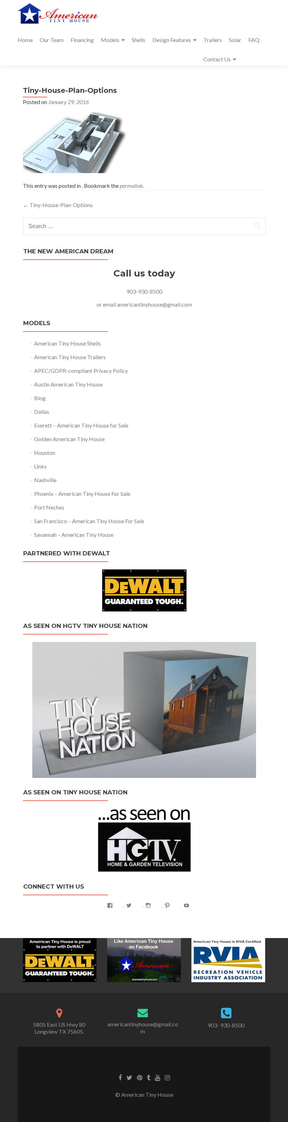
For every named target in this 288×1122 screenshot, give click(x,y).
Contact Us (217, 59)
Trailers (212, 39)
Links (40, 466)
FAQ (254, 39)
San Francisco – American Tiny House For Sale (89, 521)
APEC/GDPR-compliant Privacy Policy (81, 370)
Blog (40, 398)
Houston (44, 452)
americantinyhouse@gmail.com (154, 304)
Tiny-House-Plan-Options (58, 204)
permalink (131, 185)
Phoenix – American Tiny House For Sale (82, 493)
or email (107, 304)
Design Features (171, 39)
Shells (138, 39)
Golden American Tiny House (69, 439)
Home (25, 39)
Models (110, 39)
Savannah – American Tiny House (73, 534)
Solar (235, 39)
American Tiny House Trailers (70, 357)
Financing (82, 39)
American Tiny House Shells (67, 343)
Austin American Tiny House (68, 384)
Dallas (41, 411)
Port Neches (49, 507)
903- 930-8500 (226, 1025)
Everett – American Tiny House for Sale (81, 425)
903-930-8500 (144, 291)
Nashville (45, 480)
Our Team (52, 39)
